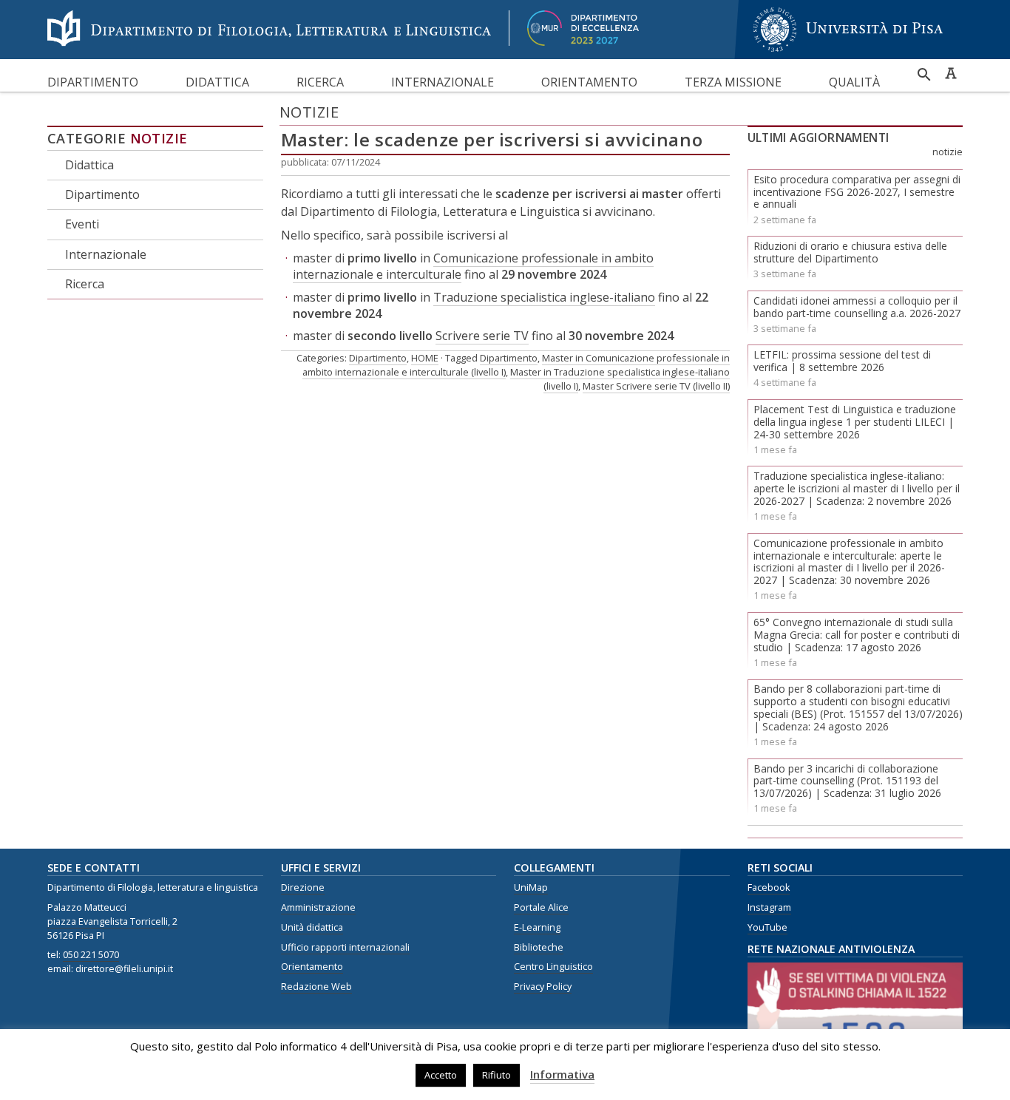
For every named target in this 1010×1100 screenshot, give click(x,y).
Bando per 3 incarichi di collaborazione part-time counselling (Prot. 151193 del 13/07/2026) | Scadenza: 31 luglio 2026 (847, 781)
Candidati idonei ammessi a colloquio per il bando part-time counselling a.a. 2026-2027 (856, 306)
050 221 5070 (91, 954)
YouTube (767, 927)
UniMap (531, 887)
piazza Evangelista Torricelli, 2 (112, 921)
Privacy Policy (543, 986)
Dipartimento (92, 82)
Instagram (769, 907)
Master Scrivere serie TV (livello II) (656, 386)
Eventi (82, 224)
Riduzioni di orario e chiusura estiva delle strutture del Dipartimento (850, 252)
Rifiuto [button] (496, 1075)
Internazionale (442, 82)
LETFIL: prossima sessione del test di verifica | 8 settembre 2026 (842, 360)
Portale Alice (541, 907)
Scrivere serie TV (482, 335)
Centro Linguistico (553, 966)
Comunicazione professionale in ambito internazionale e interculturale (473, 266)
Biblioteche (538, 947)
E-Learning (537, 927)
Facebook (769, 887)
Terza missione (733, 82)
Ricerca (320, 82)
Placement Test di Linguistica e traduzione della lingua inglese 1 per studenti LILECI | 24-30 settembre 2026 (854, 421)
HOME (424, 357)
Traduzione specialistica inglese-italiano (544, 297)
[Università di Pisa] (848, 54)
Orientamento (589, 82)
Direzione (303, 887)
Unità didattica (312, 927)
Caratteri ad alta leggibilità (951, 73)
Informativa (562, 1074)
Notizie (159, 138)
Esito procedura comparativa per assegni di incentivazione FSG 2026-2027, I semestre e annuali (856, 191)
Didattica (217, 82)
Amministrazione (318, 907)
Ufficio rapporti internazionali (345, 947)
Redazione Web (316, 986)
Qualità (854, 82)
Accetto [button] (440, 1075)
